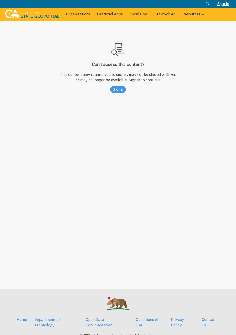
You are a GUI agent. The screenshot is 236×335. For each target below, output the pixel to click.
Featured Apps (110, 14)
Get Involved (164, 14)
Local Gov (138, 14)
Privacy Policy (177, 322)
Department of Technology (47, 322)
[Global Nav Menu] (6, 4)
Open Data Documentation (99, 322)
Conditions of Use (147, 322)
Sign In (223, 4)
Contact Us (209, 322)
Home (22, 319)
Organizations (78, 14)
